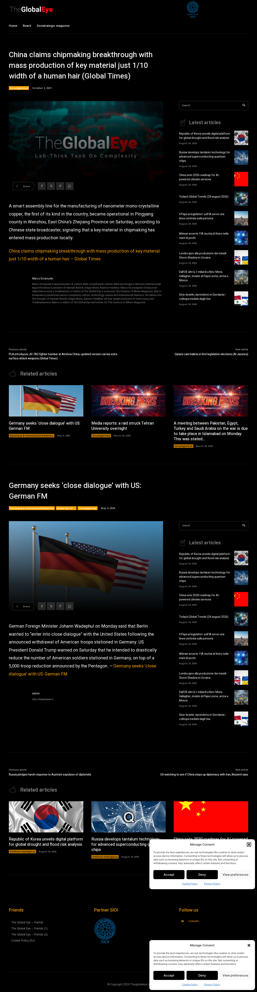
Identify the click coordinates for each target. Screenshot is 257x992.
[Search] (244, 105)
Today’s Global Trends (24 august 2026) (203, 197)
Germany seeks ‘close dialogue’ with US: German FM (44, 425)
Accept (169, 975)
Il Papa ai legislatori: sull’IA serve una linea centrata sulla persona (201, 216)
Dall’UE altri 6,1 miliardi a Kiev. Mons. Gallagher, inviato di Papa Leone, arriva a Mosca (203, 276)
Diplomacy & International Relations (31, 435)
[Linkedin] (182, 921)
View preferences (235, 975)
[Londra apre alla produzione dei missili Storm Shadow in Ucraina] (241, 257)
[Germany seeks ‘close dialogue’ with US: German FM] (46, 401)
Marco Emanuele (42, 278)
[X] (51, 186)
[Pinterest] (60, 186)
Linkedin (194, 921)
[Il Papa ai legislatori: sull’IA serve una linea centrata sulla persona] (241, 218)
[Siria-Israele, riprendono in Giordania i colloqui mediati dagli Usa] (241, 298)
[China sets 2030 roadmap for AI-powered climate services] (241, 179)
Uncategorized (19, 88)
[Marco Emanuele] (18, 290)
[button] (249, 945)
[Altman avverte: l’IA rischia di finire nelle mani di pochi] (241, 238)
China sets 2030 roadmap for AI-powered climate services (199, 177)
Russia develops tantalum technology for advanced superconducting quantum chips (204, 156)
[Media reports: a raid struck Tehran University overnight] (128, 401)
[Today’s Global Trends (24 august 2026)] (241, 198)
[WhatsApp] (69, 186)
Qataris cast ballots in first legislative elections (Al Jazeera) (211, 354)
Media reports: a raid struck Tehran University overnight (122, 425)
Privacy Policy (212, 984)
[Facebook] (42, 186)
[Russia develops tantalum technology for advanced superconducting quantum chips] (241, 157)
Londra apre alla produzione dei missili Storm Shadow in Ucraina (202, 255)
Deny (202, 975)
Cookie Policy (190, 984)
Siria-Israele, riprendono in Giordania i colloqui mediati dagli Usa (202, 297)
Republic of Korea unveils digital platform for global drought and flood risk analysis (204, 136)
